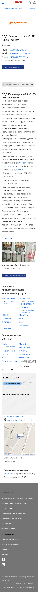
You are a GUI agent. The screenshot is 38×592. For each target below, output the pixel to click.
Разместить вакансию (11, 544)
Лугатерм (6, 318)
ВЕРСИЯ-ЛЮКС (9, 299)
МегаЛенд (24, 358)
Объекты (7, 238)
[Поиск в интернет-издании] (30, 3)
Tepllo (4, 344)
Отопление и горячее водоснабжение (17, 498)
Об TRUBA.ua (9, 583)
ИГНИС (5, 315)
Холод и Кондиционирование (14, 503)
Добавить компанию (10, 539)
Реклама (5, 549)
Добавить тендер (9, 528)
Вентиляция (7, 508)
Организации (7, 523)
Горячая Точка (8, 351)
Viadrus (19, 170)
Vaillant (22, 163)
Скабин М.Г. (7, 329)
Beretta (10, 166)
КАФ (4, 358)
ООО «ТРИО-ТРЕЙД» (9, 302)
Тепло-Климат (25, 347)
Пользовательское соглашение (14, 587)
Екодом (12, 346)
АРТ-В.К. (23, 351)
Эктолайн (6, 322)
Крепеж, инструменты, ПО (12, 518)
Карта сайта (30, 587)
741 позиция (9, 474)
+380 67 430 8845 (20, 53)
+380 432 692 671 (18, 49)
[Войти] (34, 3)
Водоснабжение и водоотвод (14, 513)
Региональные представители (27, 311)
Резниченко (25, 299)
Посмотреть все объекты (14, 275)
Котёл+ (22, 318)
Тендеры (5, 554)
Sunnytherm (25, 354)
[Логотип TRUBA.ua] (17, 2)
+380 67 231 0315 (18, 57)
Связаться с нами (20, 583)
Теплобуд (6, 354)
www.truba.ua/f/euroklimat (19, 420)
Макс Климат (25, 344)
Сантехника (30, 301)
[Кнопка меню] (3, 3)
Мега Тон (23, 315)
